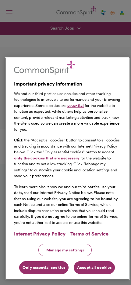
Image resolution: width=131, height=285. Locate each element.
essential (75, 105)
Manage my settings (65, 250)
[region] (67, 168)
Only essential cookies (44, 267)
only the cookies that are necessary (47, 158)
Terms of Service (89, 234)
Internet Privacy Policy (40, 234)
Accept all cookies (94, 267)
